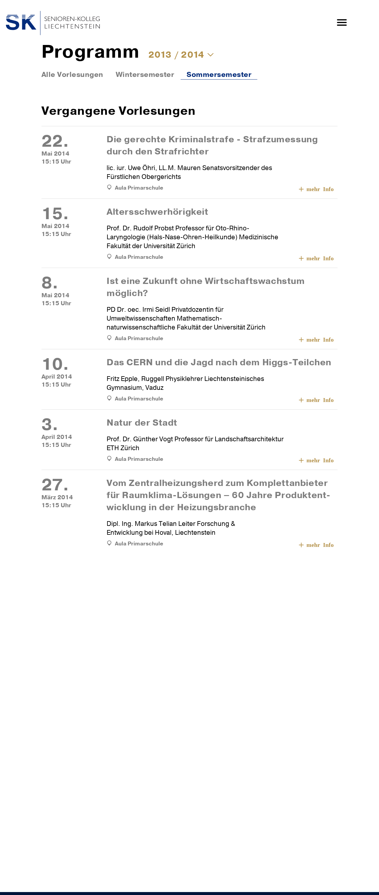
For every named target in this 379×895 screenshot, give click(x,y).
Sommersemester (219, 74)
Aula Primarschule (139, 187)
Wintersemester (145, 74)
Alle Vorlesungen (72, 74)
